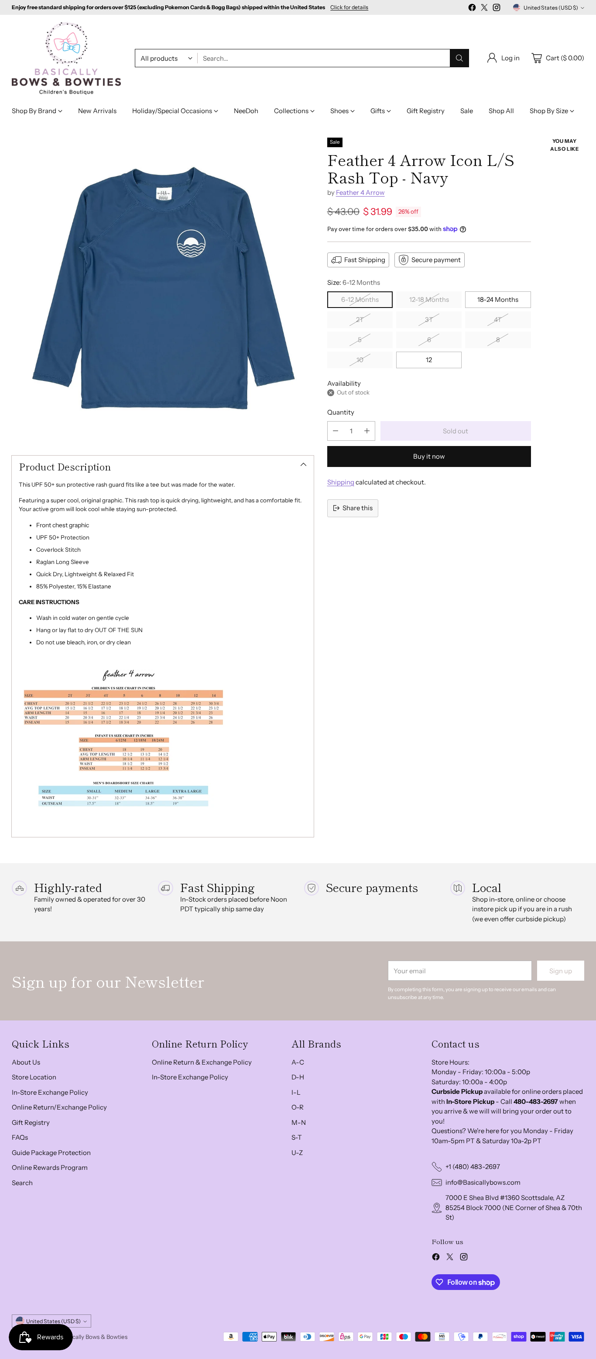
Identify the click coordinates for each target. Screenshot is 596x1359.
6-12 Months (360, 299)
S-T (296, 1137)
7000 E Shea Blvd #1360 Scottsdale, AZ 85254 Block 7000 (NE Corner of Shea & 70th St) (513, 1207)
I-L (296, 1092)
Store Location (34, 1077)
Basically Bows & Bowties (94, 1336)
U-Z (297, 1152)
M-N (298, 1122)
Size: (353, 282)
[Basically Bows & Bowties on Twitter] (484, 9)
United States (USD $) (551, 7)
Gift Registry (31, 1122)
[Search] (459, 58)
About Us (26, 1062)
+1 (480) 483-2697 (472, 1166)
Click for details (349, 7)
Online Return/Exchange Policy (59, 1107)
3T (429, 319)
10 (359, 360)
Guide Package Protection (51, 1152)
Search (22, 1183)
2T (360, 319)
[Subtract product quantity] (335, 431)
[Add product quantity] (367, 431)
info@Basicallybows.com (483, 1182)
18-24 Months (497, 299)
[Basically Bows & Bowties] (66, 58)
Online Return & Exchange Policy (202, 1062)
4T (498, 319)
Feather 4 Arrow (360, 192)
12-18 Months (429, 299)
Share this (358, 508)
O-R (297, 1107)
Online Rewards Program (50, 1167)
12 (429, 360)
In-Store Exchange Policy (50, 1092)
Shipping (340, 482)
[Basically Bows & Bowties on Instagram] (496, 9)
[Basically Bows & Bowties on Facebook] (472, 9)
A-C (297, 1062)
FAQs (20, 1137)
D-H (297, 1077)
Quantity (340, 412)
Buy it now (429, 456)
